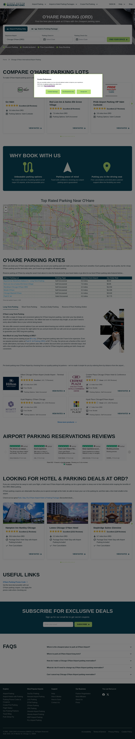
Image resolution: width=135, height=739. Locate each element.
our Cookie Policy (50, 86)
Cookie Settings (53, 91)
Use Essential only (68, 91)
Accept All (84, 91)
